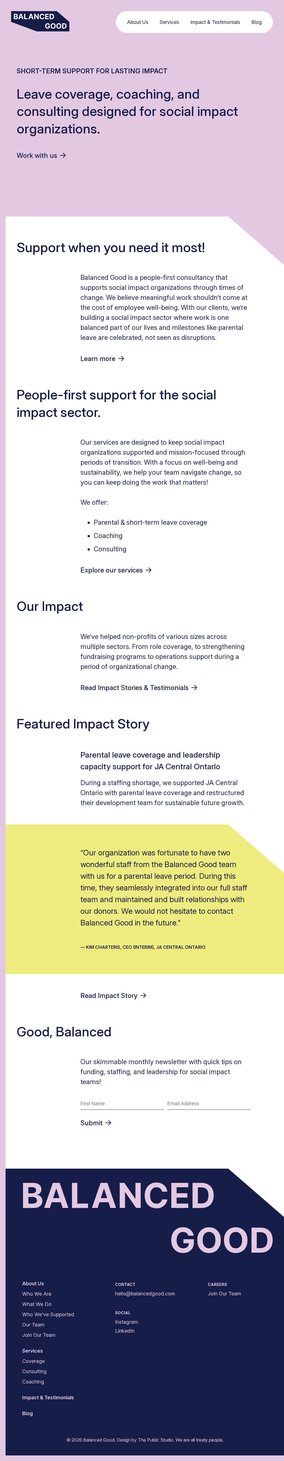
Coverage (33, 1361)
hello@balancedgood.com (145, 1293)
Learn (97, 359)
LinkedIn (125, 1331)
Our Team (33, 1325)
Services (169, 22)
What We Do (37, 1304)
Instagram (126, 1322)
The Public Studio (155, 1440)
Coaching (33, 1382)
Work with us (37, 155)
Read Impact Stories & (134, 688)
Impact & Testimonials (215, 22)
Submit (91, 1123)
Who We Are (36, 1294)
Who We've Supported (48, 1314)
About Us (137, 22)
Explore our (111, 570)
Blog (256, 22)
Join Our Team (38, 1335)
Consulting (34, 1371)
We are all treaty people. (200, 1440)
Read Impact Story (109, 996)
